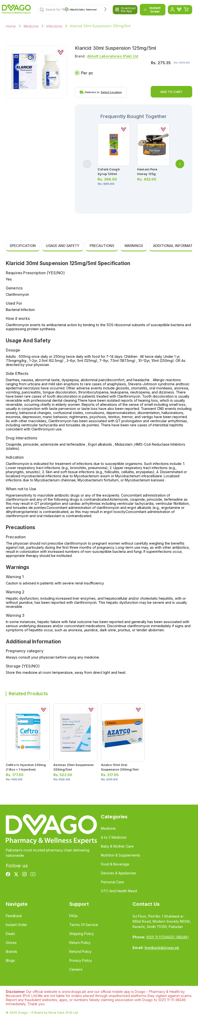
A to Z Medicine (113, 837)
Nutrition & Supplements (120, 855)
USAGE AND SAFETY (62, 246)
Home (11, 26)
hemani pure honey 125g (147, 172)
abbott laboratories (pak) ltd (112, 56)
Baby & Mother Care (117, 846)
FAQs (73, 916)
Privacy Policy (80, 960)
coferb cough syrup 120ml (109, 172)
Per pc (87, 72)
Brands (11, 951)
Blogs (10, 960)
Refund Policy (80, 951)
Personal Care (112, 882)
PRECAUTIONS (102, 246)
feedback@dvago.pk (161, 948)
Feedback (14, 916)
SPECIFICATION (23, 246)
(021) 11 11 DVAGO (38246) (167, 937)
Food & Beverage (115, 864)
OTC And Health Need (119, 891)
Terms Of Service (83, 925)
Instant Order (155, 9)
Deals (10, 934)
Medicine (31, 26)
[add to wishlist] (60, 52)
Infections (54, 26)
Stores (11, 943)
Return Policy (80, 943)
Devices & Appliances (118, 873)
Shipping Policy (81, 934)
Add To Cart (171, 92)
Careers (75, 969)
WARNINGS (133, 246)
